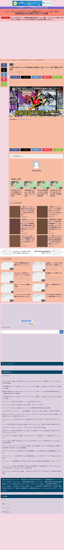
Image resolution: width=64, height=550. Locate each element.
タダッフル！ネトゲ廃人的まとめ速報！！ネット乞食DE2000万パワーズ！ (22, 401)
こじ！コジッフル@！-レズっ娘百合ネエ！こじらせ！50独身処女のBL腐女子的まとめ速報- (26, 407)
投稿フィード (5, 504)
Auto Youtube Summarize (24, 119)
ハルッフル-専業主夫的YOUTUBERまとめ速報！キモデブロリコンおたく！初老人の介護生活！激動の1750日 (31, 424)
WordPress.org (6, 511)
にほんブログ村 (6, 327)
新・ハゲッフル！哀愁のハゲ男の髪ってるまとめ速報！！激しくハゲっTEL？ (22, 404)
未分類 (11, 64)
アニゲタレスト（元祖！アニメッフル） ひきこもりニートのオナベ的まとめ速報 (24, 427)
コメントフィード (6, 507)
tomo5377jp (36, 170)
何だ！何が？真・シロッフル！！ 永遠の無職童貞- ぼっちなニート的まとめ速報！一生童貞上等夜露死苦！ (31, 411)
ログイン (4, 500)
